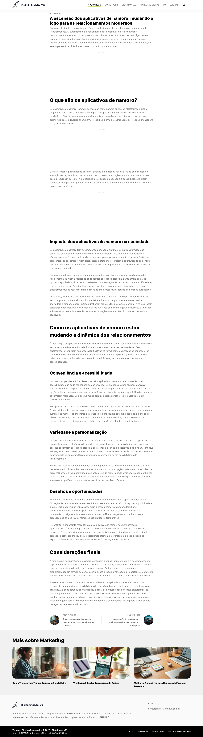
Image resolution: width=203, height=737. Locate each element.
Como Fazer (111, 5)
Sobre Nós (143, 732)
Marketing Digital (149, 5)
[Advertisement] (101, 71)
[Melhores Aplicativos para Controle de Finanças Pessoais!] (162, 663)
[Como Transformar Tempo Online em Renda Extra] (40, 663)
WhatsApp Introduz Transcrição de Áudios (96, 683)
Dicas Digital (129, 5)
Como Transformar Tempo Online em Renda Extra (39, 683)
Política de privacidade (179, 732)
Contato (131, 732)
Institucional (170, 5)
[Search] (184, 5)
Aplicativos (94, 5)
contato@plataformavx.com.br (164, 708)
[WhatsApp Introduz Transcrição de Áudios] (101, 663)
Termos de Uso (158, 732)
